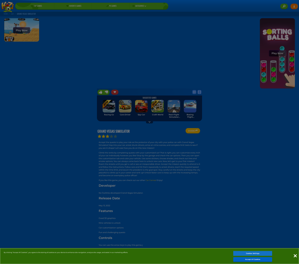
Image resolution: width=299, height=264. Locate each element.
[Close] (295, 255)
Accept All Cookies (252, 259)
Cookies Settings (252, 253)
